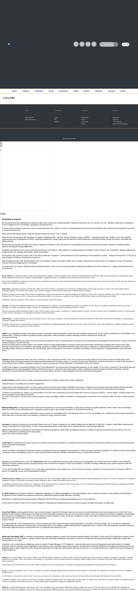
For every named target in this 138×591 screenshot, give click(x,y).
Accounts (111, 91)
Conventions (63, 91)
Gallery (76, 91)
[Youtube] (88, 44)
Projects (86, 91)
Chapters (25, 91)
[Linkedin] (93, 44)
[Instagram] (76, 44)
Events (51, 91)
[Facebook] (82, 44)
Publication (39, 91)
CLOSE (3, 214)
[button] (15, 91)
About (14, 91)
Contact (123, 91)
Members (98, 91)
